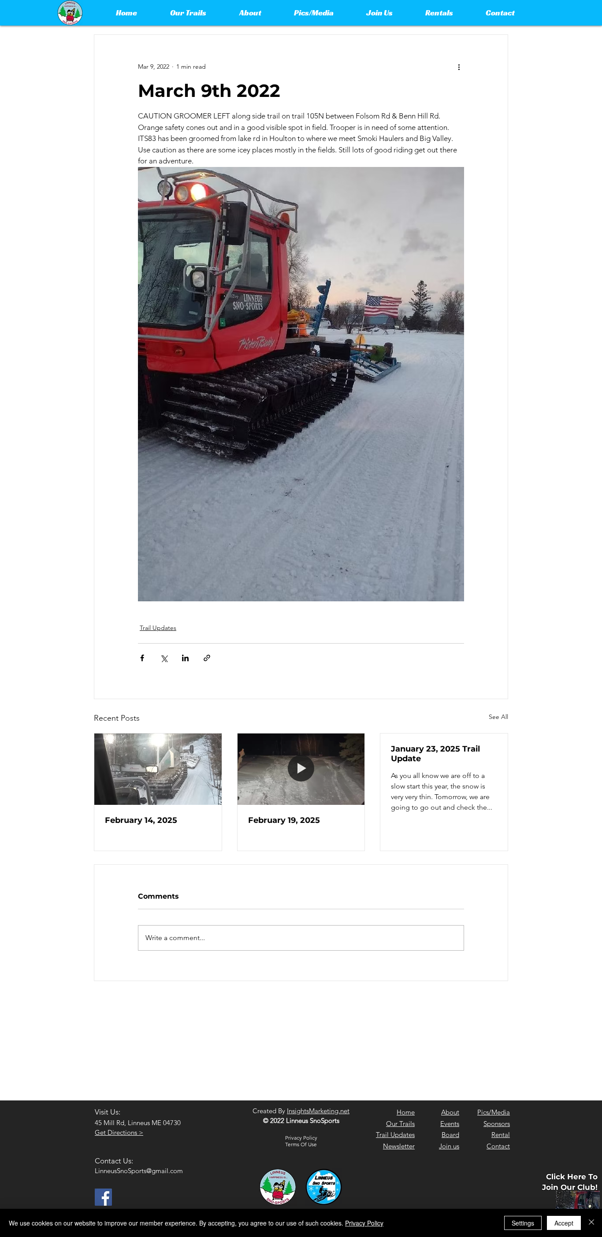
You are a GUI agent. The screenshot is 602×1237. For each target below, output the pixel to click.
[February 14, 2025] (158, 769)
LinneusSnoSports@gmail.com (139, 1171)
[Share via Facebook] (142, 658)
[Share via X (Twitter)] (164, 658)
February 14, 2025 (141, 820)
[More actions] (458, 66)
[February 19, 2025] (301, 769)
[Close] (591, 1223)
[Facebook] (103, 1197)
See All (498, 717)
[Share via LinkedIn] (185, 658)
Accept (563, 1222)
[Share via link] (207, 658)
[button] (188, 13)
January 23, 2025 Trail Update (435, 753)
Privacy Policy (364, 1222)
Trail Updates (158, 628)
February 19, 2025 (284, 820)
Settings (523, 1222)
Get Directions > (119, 1132)
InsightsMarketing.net (318, 1111)
